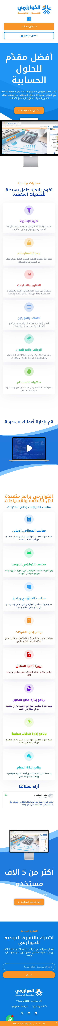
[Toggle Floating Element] (9, 1019)
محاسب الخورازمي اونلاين (29, 530)
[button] (29, 19)
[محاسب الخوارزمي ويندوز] (29, 587)
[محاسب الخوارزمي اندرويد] (29, 553)
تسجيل (29, 974)
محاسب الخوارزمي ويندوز (29, 598)
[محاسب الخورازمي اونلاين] (29, 519)
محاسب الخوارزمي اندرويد (29, 564)
